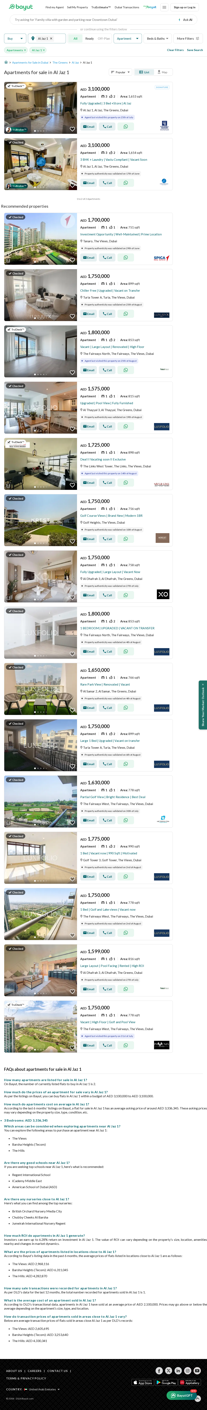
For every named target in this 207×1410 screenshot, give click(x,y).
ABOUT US (14, 1371)
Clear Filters (175, 50)
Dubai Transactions (127, 7)
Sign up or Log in (184, 7)
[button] (15, 38)
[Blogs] (149, 7)
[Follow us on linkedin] (178, 1370)
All (75, 38)
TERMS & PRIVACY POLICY (26, 1378)
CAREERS (34, 1371)
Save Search (195, 50)
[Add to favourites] (72, 129)
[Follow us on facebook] (159, 1370)
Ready (89, 38)
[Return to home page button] (20, 7)
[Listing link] (88, 108)
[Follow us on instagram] (187, 1370)
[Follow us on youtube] (197, 1370)
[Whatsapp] (125, 126)
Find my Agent (55, 7)
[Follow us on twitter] (168, 1370)
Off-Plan (104, 38)
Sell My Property (77, 7)
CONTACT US (57, 1371)
